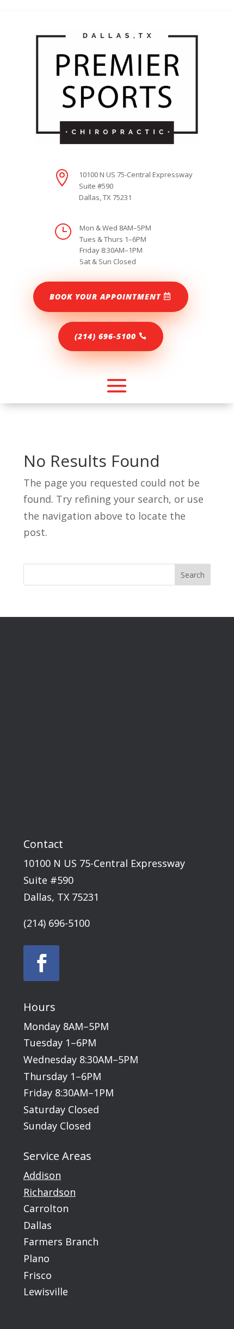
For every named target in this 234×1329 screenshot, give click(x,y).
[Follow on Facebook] (41, 963)
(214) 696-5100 (105, 336)
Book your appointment (105, 296)
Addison (42, 1175)
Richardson (49, 1192)
